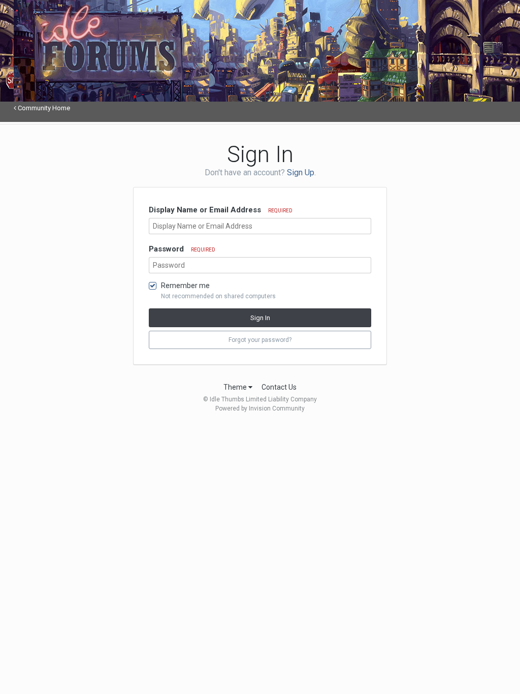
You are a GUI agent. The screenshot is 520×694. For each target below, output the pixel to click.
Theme (235, 387)
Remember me (185, 285)
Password (182, 249)
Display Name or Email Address (220, 209)
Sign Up (300, 172)
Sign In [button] (260, 318)
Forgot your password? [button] (260, 339)
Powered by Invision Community (260, 408)
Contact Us (279, 387)
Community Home (43, 108)
